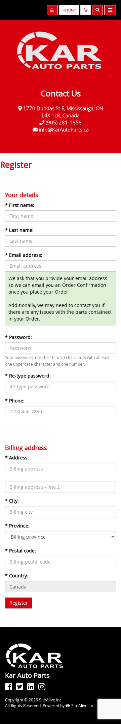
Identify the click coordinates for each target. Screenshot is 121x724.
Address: (17, 457)
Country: (16, 575)
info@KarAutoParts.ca (64, 129)
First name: (19, 205)
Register (69, 10)
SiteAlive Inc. (82, 705)
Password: (18, 337)
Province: (17, 525)
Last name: (19, 230)
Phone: (15, 400)
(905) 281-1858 (64, 122)
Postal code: (20, 550)
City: (12, 500)
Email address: (23, 255)
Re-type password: (28, 375)
